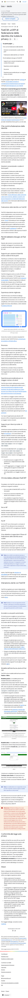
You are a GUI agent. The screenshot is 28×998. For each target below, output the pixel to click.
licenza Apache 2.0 (14, 941)
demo (6, 597)
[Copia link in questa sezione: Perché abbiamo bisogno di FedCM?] (6, 239)
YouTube (3, 980)
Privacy (7, 991)
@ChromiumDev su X (6, 978)
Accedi (24, 1)
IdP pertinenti (7, 433)
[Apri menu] (2, 1)
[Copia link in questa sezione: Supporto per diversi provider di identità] (7, 426)
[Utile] (15, 27)
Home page (3, 23)
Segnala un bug (4, 956)
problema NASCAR (7, 306)
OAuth (6, 220)
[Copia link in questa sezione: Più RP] (6, 521)
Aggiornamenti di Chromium (7, 965)
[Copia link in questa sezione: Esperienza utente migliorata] (21, 293)
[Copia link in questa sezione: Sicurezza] (8, 345)
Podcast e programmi (6, 972)
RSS (2, 985)
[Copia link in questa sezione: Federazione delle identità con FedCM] (2, 209)
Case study (3, 967)
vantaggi (22, 79)
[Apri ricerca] (17, 2)
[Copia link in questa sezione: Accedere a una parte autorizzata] (24, 613)
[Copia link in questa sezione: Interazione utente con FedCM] (2, 585)
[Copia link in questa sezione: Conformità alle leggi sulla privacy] (8, 836)
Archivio (3, 969)
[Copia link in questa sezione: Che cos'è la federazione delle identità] (8, 128)
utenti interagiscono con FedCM (14, 85)
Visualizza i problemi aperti (7, 959)
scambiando (13, 228)
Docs (3, 6)
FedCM (22, 705)
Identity (9, 6)
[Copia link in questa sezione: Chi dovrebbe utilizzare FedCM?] (2, 480)
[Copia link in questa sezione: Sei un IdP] (8, 507)
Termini (2, 991)
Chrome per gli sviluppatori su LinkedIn (10, 983)
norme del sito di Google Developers (18, 943)
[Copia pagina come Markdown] (15, 39)
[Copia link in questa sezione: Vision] (7, 867)
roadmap (3, 924)
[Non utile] (17, 27)
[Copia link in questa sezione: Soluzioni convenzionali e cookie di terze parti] (9, 168)
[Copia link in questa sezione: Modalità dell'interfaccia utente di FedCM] (5, 670)
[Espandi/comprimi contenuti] (13, 44)
